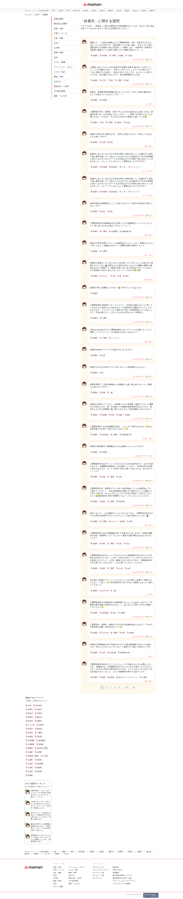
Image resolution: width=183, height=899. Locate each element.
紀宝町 (30, 771)
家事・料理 (58, 52)
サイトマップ (97, 878)
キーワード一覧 (98, 873)
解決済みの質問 (60, 24)
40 (134, 687)
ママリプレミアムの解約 (121, 884)
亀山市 (39, 717)
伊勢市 (30, 709)
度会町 (39, 760)
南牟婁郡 (42, 740)
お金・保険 (58, 38)
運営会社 (116, 867)
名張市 (39, 713)
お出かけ (57, 81)
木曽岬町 (31, 744)
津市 (29, 705)
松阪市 (39, 709)
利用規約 (116, 873)
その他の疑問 (59, 91)
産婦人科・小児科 (61, 86)
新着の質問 (58, 19)
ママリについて (98, 867)
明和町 (30, 775)
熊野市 (39, 721)
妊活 (56, 57)
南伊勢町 (40, 764)
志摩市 (41, 725)
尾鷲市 (30, 717)
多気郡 (30, 736)
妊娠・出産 (58, 28)
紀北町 (30, 768)
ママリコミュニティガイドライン (125, 881)
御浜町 (39, 768)
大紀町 (30, 764)
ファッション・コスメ (63, 67)
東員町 (41, 744)
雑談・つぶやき (60, 96)
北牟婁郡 (31, 740)
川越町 (30, 752)
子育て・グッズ (60, 33)
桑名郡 (39, 729)
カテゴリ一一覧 (98, 875)
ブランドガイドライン (101, 870)
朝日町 (39, 771)
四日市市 (39, 705)
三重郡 (39, 733)
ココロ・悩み (59, 72)
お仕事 (56, 48)
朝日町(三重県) (42, 748)
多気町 (39, 752)
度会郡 (39, 736)
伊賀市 (30, 729)
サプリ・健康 (59, 62)
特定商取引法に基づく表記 (122, 878)
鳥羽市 (30, 721)
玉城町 (30, 760)
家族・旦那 (58, 77)
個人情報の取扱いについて (122, 875)
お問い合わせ (117, 870)
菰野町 (30, 748)
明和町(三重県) (33, 756)
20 (126, 687)
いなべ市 (31, 725)
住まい (56, 43)
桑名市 (30, 713)
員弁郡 (30, 733)
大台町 (45, 756)
